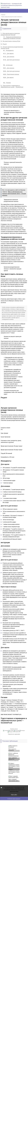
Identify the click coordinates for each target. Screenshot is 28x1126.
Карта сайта (14, 794)
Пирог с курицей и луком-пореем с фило (13, 780)
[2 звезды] (11, 730)
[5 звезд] (10, 731)
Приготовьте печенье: (11, 74)
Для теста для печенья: (11, 60)
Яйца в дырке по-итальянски (12, 749)
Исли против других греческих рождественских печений (10, 34)
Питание (7, 82)
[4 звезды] (22, 730)
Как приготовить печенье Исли (10, 41)
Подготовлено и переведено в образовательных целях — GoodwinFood (12, 86)
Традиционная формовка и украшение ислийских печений (12, 37)
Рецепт (4, 44)
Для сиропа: (8, 53)
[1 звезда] (5, 730)
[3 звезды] (16, 730)
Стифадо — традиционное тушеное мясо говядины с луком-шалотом (14, 771)
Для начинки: (8, 56)
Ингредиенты (8, 50)
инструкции (7, 65)
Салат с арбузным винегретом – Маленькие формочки (13, 759)
